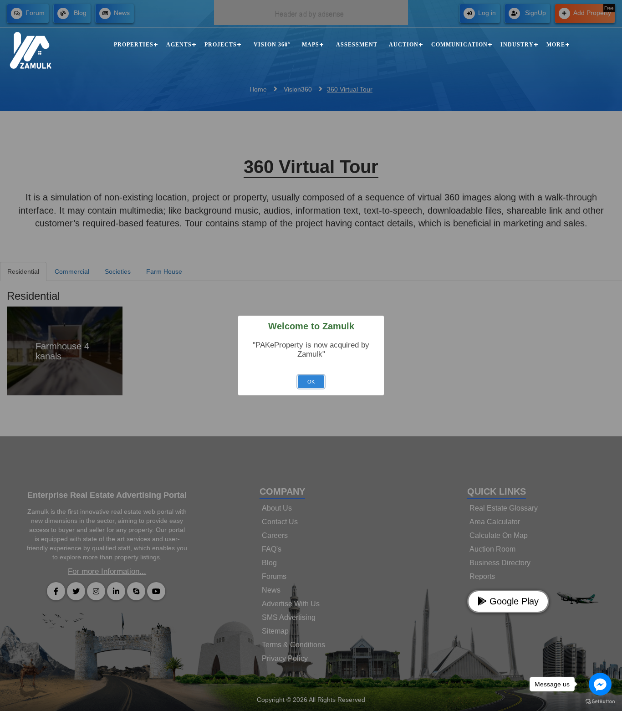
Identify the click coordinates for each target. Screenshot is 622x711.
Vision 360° (272, 44)
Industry (517, 44)
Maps (310, 44)
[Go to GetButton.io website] (600, 702)
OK (311, 381)
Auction (403, 44)
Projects (220, 44)
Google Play (513, 601)
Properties (133, 44)
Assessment (356, 44)
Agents (179, 44)
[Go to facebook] (600, 684)
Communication (459, 44)
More (555, 44)
